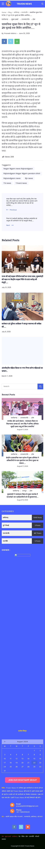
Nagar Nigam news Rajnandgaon (18, 168)
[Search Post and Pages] (42, 4)
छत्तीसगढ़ (5, 19)
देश (19, 836)
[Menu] (3, 4)
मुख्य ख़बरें (15, 19)
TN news (7, 183)
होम (34, 19)
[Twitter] (21, 827)
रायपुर (24, 491)
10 (5, 759)
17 (5, 763)
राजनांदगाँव (26, 19)
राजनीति (31, 836)
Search (40, 386)
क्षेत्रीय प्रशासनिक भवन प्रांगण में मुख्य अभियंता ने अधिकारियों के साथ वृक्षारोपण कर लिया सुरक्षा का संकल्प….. (22, 460)
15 (34, 759)
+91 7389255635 (23, 812)
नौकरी (37, 836)
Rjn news (29, 178)
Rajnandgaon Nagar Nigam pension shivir (21, 173)
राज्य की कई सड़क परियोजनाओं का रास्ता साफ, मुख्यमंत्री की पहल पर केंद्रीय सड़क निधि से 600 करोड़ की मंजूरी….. (22, 279)
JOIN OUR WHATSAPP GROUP (22, 780)
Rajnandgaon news (12, 178)
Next (8, 225)
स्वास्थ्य (4, 839)
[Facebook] (14, 827)
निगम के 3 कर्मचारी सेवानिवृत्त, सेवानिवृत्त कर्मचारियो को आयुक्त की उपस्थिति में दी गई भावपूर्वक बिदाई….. (21, 219)
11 (11, 759)
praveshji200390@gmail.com (27, 806)
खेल (27, 836)
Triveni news (21, 183)
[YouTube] (28, 827)
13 (23, 759)
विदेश (23, 836)
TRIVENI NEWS (24, 3)
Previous (13, 210)
